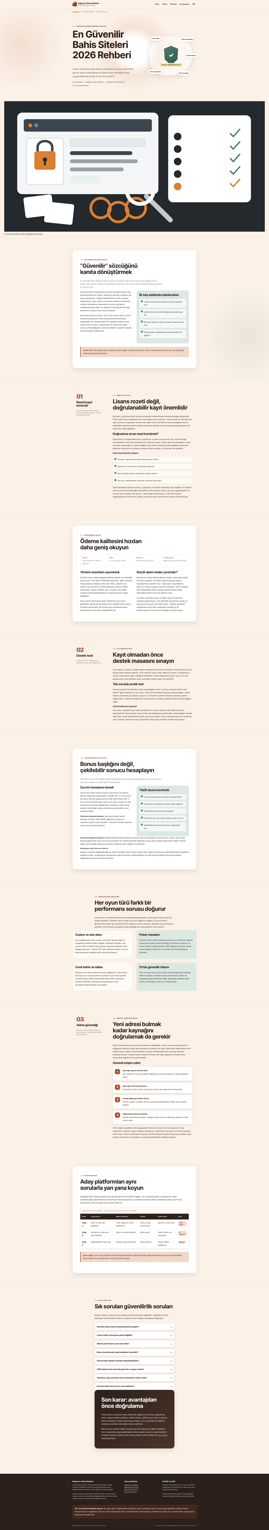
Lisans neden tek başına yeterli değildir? (115, 1335)
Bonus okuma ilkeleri (131, 1489)
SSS (193, 4)
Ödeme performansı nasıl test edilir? (113, 1344)
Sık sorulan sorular (130, 1492)
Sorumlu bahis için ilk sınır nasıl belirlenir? (115, 1386)
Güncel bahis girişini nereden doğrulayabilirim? (118, 1361)
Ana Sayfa (76, 12)
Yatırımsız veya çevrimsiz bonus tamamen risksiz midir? (122, 1378)
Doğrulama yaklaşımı (131, 1485)
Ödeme (164, 4)
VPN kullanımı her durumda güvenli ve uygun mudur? (120, 1369)
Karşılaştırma (184, 4)
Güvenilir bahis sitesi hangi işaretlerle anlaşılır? (118, 1327)
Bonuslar (173, 4)
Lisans (157, 4)
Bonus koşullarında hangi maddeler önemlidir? (117, 1352)
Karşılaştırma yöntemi (131, 1487)
